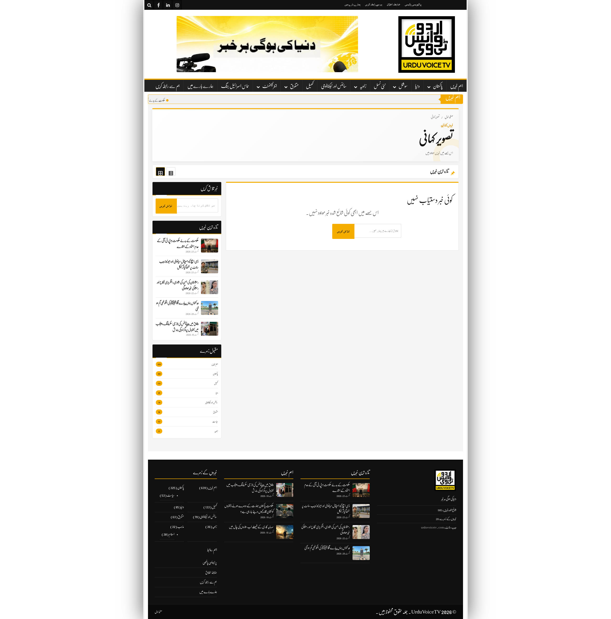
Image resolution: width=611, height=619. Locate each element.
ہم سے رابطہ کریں (373, 4)
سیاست (170, 495)
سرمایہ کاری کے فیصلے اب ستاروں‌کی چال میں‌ (251, 526)
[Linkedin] (168, 5)
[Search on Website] (149, 5)
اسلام (171, 534)
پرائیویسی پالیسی (413, 4)
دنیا (417, 86)
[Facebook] (158, 5)
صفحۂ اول (449, 117)
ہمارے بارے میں (352, 4)
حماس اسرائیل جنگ (235, 86)
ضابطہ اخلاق (393, 4)
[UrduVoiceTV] (426, 44)
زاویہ (363, 86)
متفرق (294, 86)
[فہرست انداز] (170, 171)
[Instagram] (177, 5)
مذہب (180, 526)
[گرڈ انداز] (160, 171)
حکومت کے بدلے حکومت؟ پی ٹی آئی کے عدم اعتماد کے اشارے (146, 100)
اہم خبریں (456, 86)
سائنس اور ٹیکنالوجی (334, 86)
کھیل (310, 86)
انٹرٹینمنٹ (269, 86)
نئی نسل (379, 86)
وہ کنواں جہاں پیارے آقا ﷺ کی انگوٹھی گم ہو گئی (327, 547)
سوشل (403, 86)
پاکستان (438, 86)
